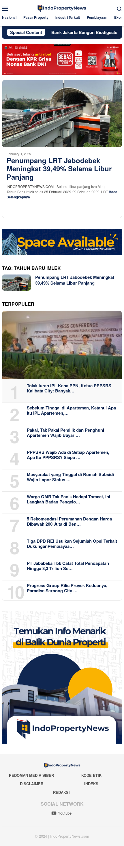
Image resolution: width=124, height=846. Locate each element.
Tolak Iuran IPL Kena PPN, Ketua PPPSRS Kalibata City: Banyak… (69, 388)
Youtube (65, 813)
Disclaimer (31, 783)
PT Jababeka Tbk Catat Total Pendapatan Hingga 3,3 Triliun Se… (68, 566)
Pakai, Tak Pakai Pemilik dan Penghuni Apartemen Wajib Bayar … (65, 432)
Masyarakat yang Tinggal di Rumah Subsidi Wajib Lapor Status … (70, 477)
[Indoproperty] (62, 7)
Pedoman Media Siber (31, 775)
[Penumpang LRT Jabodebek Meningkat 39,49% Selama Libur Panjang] (62, 113)
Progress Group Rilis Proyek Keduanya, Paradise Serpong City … (67, 588)
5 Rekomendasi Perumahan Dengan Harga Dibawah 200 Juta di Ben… (69, 521)
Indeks (91, 783)
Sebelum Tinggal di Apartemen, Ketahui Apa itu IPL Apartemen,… (71, 410)
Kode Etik (91, 775)
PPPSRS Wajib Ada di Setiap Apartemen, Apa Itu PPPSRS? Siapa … (68, 455)
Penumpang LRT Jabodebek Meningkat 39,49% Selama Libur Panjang (59, 168)
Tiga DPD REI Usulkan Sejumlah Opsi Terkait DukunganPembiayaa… (72, 543)
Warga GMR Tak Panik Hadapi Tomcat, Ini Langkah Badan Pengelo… (68, 499)
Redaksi (61, 792)
